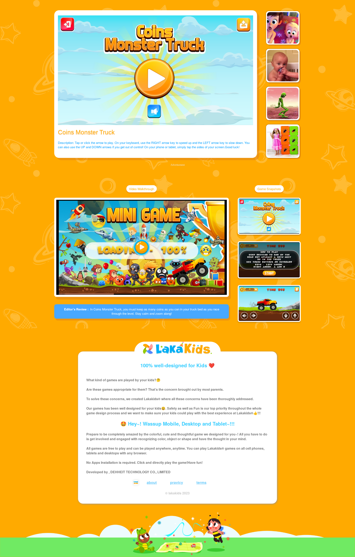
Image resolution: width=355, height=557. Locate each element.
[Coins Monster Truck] (269, 216)
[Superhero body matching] (283, 28)
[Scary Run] (283, 103)
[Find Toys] (283, 141)
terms (201, 482)
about (152, 482)
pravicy (176, 482)
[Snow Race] (283, 65)
